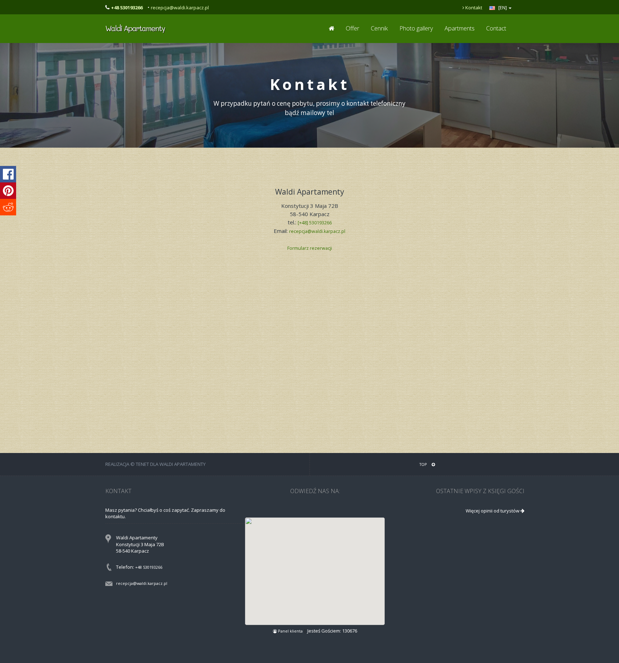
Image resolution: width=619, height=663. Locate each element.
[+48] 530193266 (315, 223)
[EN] (502, 7)
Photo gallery (416, 28)
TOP (423, 464)
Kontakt (473, 7)
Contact (496, 28)
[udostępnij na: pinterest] (8, 190)
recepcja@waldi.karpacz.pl (180, 7)
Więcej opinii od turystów (493, 510)
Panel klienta (290, 631)
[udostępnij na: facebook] (8, 174)
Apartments (460, 28)
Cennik (379, 28)
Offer (352, 28)
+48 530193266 (148, 567)
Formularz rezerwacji (309, 248)
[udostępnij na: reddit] (8, 207)
